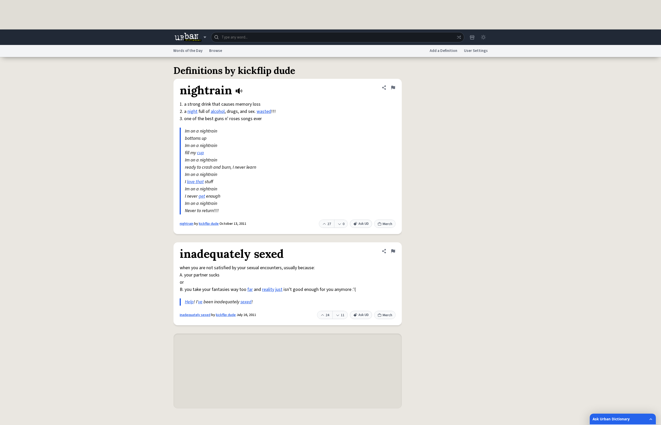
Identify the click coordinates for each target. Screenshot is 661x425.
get (202, 196)
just (278, 289)
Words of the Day (187, 50)
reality (268, 289)
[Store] (472, 37)
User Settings (476, 50)
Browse (215, 50)
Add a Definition (443, 50)
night (192, 111)
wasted (264, 111)
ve (200, 302)
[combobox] (337, 37)
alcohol (218, 111)
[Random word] (459, 37)
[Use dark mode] (483, 37)
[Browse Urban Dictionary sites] (190, 37)
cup (200, 153)
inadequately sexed (195, 315)
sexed (245, 302)
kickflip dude (209, 223)
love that (195, 182)
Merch (387, 224)
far (250, 289)
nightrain (186, 223)
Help (189, 302)
